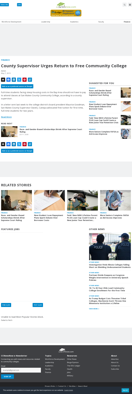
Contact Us (62, 386)
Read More (6, 116)
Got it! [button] (125, 390)
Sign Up (7, 376)
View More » (94, 309)
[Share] (8, 80)
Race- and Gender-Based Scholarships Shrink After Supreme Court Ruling (51, 130)
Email (3, 366)
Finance (5, 60)
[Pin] (24, 80)
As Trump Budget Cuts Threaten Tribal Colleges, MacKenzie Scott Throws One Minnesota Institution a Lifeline (107, 301)
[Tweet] (19, 80)
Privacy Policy (50, 386)
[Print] (3, 80)
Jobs (19, 5)
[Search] (125, 5)
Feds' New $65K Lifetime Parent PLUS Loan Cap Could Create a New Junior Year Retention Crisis (103, 120)
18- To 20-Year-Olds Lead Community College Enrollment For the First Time (107, 289)
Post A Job (38, 305)
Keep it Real (82, 386)
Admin (3, 71)
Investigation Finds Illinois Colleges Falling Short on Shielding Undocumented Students (110, 266)
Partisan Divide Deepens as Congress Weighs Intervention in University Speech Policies (108, 277)
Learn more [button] (68, 390)
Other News (97, 229)
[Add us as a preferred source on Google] (30, 80)
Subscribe (4, 5)
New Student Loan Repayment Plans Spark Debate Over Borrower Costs (103, 106)
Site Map (72, 386)
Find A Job (6, 305)
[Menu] (130, 5)
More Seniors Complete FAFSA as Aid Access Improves (103, 133)
